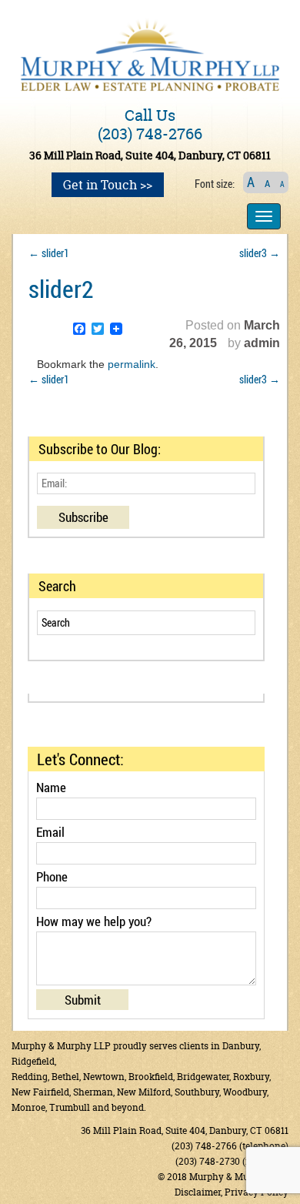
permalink (131, 364)
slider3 (259, 253)
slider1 (48, 253)
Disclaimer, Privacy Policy (231, 1192)
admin (262, 342)
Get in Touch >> (107, 184)
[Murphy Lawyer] (150, 52)
